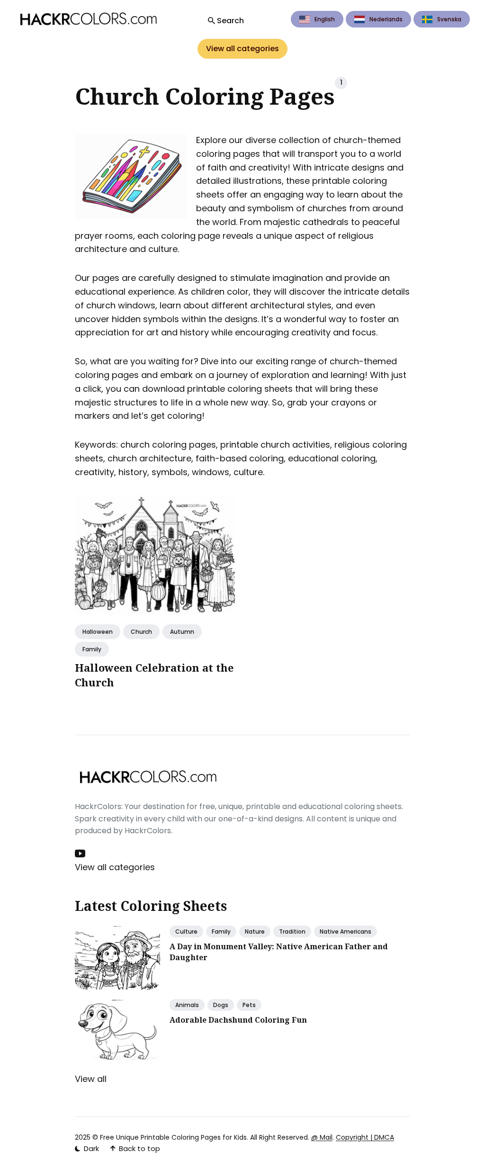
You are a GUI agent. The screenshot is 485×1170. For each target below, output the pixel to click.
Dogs (220, 1005)
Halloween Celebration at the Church (154, 674)
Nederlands (386, 19)
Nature (255, 931)
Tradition (292, 931)
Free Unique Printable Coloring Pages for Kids (173, 1137)
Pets (249, 1005)
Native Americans (345, 931)
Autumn (182, 631)
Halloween (97, 631)
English (324, 19)
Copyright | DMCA (365, 1137)
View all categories (242, 48)
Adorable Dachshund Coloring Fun (238, 1020)
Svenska (449, 19)
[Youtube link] (81, 853)
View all (91, 1079)
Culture (186, 931)
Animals (187, 1005)
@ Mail (321, 1137)
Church (141, 631)
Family (91, 649)
